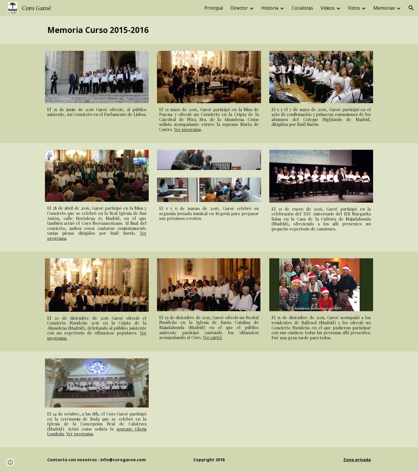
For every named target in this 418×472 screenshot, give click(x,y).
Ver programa (187, 129)
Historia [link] (269, 8)
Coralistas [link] (302, 8)
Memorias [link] (384, 8)
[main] (209, 30)
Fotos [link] (354, 8)
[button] (411, 8)
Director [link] (239, 8)
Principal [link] (213, 8)
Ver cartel (212, 337)
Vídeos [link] (327, 8)
